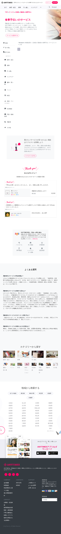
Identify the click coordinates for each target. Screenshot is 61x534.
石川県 (24, 405)
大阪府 (49, 393)
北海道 (10, 403)
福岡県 (50, 408)
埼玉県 (41, 393)
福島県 (10, 418)
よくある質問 (32, 485)
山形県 (10, 415)
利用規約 (6, 485)
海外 (50, 428)
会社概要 (6, 482)
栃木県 (10, 423)
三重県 (24, 423)
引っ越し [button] (25, 7)
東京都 (23, 393)
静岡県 (24, 418)
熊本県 (50, 415)
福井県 (24, 408)
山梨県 (24, 410)
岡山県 (37, 415)
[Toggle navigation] (59, 2)
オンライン (50, 431)
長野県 (24, 413)
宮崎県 (50, 420)
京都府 (30, 397)
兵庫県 (37, 403)
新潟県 (10, 431)
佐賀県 (50, 410)
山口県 (37, 420)
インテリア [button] (34, 7)
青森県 (10, 405)
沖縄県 (50, 426)
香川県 (37, 426)
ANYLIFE (18, 482)
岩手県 (10, 408)
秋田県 (10, 413)
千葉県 (10, 428)
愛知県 (24, 420)
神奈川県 (31, 393)
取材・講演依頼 (8, 510)
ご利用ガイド (32, 482)
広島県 (37, 418)
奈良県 (37, 405)
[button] (19, 243)
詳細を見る (35, 238)
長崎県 (50, 413)
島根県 (37, 413)
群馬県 (10, 426)
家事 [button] (19, 7)
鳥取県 (37, 410)
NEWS (18, 485)
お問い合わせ (32, 488)
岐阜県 (24, 415)
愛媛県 (50, 403)
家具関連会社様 (8, 507)
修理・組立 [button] (12, 7)
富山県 (24, 403)
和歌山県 (37, 408)
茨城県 (10, 420)
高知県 (50, 405)
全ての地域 (13, 393)
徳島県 (37, 423)
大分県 (50, 418)
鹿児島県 (50, 423)
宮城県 (10, 410)
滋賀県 (24, 426)
